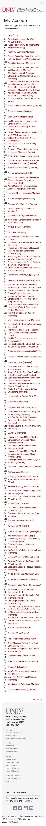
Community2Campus (13, 779)
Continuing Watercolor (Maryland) (22, 689)
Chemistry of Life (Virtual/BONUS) (22, 215)
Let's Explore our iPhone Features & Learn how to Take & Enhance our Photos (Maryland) (23, 307)
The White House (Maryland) (20, 362)
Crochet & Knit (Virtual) (17, 667)
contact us (27, 801)
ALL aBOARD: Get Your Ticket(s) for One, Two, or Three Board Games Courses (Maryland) (25, 621)
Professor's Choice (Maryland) (21, 520)
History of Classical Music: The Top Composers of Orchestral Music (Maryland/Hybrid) (23, 440)
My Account (10, 746)
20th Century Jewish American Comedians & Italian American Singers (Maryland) (24, 76)
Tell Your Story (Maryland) (19, 472)
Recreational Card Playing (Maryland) (23, 275)
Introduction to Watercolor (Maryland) (23, 684)
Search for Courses (12, 768)
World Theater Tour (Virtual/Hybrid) (23, 579)
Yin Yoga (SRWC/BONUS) (18, 526)
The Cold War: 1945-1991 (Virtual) (22, 204)
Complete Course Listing (14, 732)
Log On (8, 743)
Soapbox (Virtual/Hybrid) (18, 633)
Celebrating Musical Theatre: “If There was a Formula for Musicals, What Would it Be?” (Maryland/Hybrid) (24, 84)
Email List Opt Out (12, 765)
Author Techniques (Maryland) (20, 111)
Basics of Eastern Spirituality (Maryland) (25, 467)
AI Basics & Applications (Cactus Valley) (25, 351)
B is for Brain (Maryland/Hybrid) (21, 199)
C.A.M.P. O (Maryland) (17, 433)
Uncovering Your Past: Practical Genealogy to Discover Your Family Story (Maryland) (23, 299)
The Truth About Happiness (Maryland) (24, 193)
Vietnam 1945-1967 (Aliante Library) (23, 557)
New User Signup (12, 749)
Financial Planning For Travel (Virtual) (23, 486)
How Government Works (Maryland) (23, 167)
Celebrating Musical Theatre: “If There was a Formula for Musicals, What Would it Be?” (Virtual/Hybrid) (24, 93)
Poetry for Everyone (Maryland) (21, 52)
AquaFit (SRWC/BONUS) (18, 503)
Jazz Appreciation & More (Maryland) (24, 280)
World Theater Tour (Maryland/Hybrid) (24, 574)
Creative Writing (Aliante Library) (21, 656)
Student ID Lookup (12, 771)
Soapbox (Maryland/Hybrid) (19, 627)
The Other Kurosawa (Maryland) (21, 63)
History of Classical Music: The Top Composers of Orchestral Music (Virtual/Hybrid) (23, 454)
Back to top (37, 699)
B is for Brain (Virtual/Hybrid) (20, 173)
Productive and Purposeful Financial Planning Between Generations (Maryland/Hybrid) (23, 180)
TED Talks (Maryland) (17, 232)
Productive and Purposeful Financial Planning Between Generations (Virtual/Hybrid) (23, 251)
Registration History (13, 762)
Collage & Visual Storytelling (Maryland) (25, 356)
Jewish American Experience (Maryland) (25, 105)
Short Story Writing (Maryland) (20, 117)
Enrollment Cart (11, 735)
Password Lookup (12, 752)
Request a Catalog (12, 759)
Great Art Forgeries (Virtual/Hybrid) (23, 661)
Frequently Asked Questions (16, 738)
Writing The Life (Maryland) (19, 227)
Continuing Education (13, 776)
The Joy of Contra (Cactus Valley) (22, 639)
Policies (8, 756)
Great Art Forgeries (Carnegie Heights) (24, 531)
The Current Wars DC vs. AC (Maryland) (24, 585)
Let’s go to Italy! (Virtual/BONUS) (22, 396)
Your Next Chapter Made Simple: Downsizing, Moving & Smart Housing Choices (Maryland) (24, 539)
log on (35, 25)
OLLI (7, 782)
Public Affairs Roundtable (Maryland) (23, 156)
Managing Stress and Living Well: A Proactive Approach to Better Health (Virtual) (23, 479)
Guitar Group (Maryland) (18, 402)
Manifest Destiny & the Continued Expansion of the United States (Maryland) (22, 420)
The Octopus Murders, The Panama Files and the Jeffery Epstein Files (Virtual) (23, 333)
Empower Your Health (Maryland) (22, 407)
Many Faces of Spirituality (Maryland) (24, 320)
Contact (14, 822)
